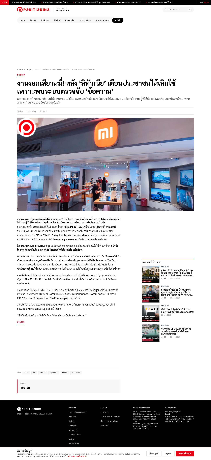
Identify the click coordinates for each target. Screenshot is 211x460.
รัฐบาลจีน (53, 373)
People (33, 20)
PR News (45, 20)
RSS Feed (105, 425)
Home (22, 20)
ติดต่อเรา (104, 412)
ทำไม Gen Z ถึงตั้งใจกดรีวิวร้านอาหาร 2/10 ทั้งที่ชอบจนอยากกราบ (177, 310)
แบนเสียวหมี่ (76, 373)
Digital (57, 20)
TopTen (20, 111)
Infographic (85, 20)
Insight (117, 20)
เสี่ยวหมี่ (43, 373)
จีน (34, 373)
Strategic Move (102, 20)
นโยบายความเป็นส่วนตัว (110, 416)
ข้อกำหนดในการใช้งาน (109, 421)
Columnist (70, 20)
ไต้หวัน (26, 373)
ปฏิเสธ (169, 453)
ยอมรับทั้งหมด (185, 453)
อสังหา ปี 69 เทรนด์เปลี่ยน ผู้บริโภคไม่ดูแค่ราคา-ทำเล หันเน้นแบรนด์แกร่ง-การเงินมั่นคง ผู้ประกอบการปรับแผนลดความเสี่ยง (177, 272)
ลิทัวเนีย (64, 373)
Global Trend (74, 443)
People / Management (78, 412)
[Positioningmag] (33, 9)
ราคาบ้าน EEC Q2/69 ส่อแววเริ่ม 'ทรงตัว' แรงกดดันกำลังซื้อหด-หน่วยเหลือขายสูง (176, 331)
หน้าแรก (20, 69)
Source (21, 322)
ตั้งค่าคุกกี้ (154, 453)
